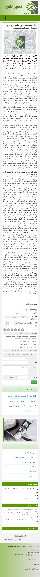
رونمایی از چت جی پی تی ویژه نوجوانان (27, 341)
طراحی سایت (31, 466)
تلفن (24, 73)
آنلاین (17, 401)
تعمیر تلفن (13, 6)
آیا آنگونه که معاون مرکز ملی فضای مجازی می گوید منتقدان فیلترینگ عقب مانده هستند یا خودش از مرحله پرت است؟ (21, 337)
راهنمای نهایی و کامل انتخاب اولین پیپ (28, 499)
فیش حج (33, 471)
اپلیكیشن (18, 406)
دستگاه (26, 406)
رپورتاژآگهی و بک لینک (32, 569)
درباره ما (36, 564)
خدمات (33, 401)
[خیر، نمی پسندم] (7, 323)
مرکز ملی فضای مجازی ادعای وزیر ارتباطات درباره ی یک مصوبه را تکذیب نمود (20, 489)
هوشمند (6, 228)
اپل (28, 401)
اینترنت (10, 396)
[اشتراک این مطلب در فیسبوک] (11, 329)
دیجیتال (33, 319)
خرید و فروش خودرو (29, 462)
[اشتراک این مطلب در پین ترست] (22, 329)
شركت (17, 396)
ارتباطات (24, 396)
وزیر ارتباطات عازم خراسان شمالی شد (27, 344)
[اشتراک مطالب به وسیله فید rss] (4, 329)
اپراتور (11, 401)
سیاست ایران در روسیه (31, 496)
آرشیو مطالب (35, 574)
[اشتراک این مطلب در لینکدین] (19, 329)
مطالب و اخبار (19, 536)
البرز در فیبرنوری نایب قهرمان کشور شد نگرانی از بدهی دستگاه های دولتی (21, 521)
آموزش (6, 244)
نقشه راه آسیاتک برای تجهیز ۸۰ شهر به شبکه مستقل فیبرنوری (22, 509)
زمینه (34, 411)
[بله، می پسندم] (16, 323)
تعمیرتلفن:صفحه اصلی (11, 539)
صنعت (33, 94)
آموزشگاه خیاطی (30, 453)
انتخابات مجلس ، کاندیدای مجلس (25, 457)
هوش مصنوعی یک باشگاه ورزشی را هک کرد (26, 347)
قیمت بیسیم (32, 476)
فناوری (11, 406)
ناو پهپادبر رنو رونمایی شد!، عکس (29, 493)
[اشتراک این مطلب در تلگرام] (15, 329)
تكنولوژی (15, 316)
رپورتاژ (22, 401)
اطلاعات (32, 396)
